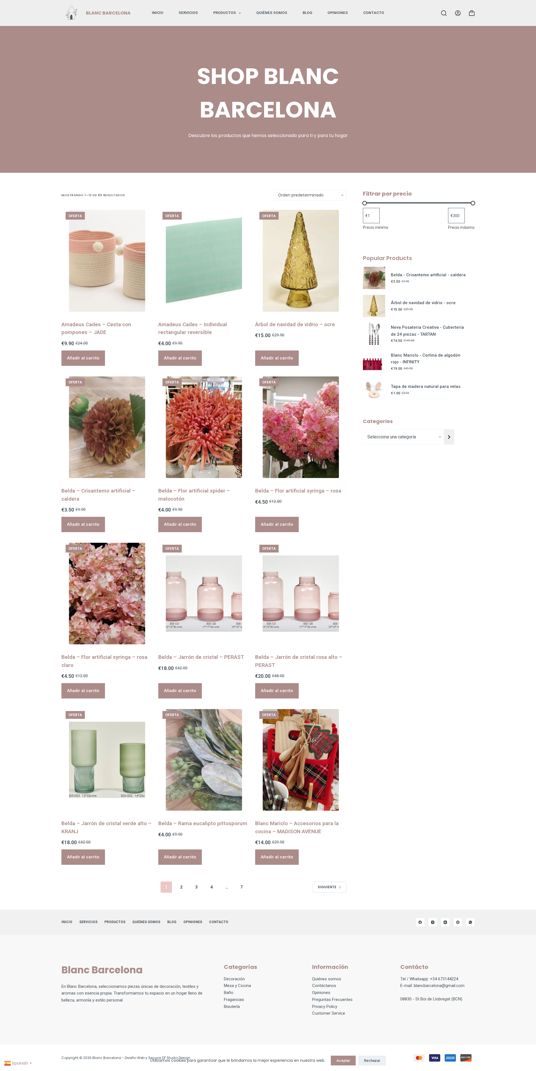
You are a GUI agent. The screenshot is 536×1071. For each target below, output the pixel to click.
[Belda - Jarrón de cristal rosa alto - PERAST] (300, 593)
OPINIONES (337, 13)
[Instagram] (433, 922)
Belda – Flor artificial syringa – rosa (298, 491)
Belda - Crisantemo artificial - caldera (428, 274)
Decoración (234, 978)
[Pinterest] (458, 922)
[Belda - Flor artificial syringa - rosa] (300, 427)
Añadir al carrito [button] (83, 358)
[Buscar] (444, 13)
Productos (224, 13)
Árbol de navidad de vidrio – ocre (295, 324)
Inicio (157, 13)
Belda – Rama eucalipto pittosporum (202, 823)
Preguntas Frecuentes (332, 999)
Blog (307, 13)
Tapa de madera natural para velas (425, 386)
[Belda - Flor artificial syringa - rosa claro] (107, 593)
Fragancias (234, 999)
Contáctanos (324, 985)
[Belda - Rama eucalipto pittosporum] (203, 760)
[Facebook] (420, 922)
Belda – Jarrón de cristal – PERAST (201, 657)
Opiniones (321, 992)
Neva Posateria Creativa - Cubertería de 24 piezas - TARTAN (427, 331)
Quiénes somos (271, 13)
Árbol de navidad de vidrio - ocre (423, 302)
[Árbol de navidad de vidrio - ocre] (300, 261)
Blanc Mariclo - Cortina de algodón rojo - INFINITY (425, 359)
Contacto (373, 13)
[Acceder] (458, 13)
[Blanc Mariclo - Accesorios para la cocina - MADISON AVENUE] (300, 760)
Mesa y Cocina (237, 985)
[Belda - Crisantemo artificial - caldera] (107, 427)
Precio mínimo (375, 227)
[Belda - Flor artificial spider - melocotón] (203, 427)
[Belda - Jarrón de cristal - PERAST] (203, 593)
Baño (228, 992)
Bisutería (232, 1006)
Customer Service (328, 1013)
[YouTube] (445, 922)
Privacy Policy (324, 1006)
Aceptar (343, 1060)
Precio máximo (461, 227)
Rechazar (372, 1060)
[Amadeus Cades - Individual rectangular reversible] (203, 261)
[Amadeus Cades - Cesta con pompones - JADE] (107, 261)
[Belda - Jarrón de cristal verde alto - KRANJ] (107, 760)
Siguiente (327, 887)
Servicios (188, 13)
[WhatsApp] (470, 922)
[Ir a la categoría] (449, 437)
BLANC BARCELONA (108, 13)
